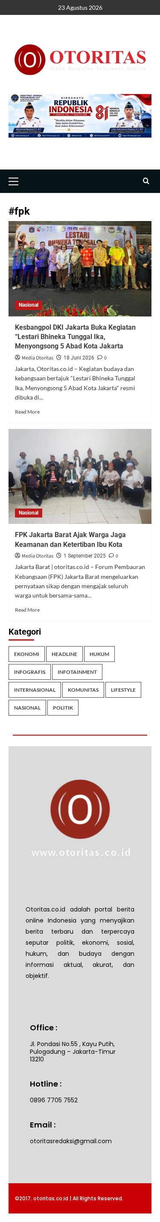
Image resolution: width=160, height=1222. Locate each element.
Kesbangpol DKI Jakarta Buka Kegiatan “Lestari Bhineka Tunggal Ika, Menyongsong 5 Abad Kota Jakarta (75, 337)
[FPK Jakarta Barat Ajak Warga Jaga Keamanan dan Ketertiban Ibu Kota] (80, 476)
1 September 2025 (85, 556)
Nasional (28, 305)
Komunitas (83, 690)
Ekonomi (26, 654)
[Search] (146, 181)
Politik (63, 707)
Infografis (29, 672)
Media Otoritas (37, 358)
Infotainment (77, 672)
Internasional (34, 690)
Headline (64, 654)
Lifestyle (123, 690)
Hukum (99, 654)
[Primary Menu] (17, 180)
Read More (27, 411)
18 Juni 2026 (79, 358)
